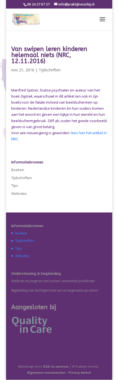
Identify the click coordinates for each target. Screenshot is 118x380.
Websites (19, 193)
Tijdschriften (50, 69)
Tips (14, 185)
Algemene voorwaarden (46, 372)
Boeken (17, 169)
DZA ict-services (56, 366)
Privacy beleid (79, 372)
